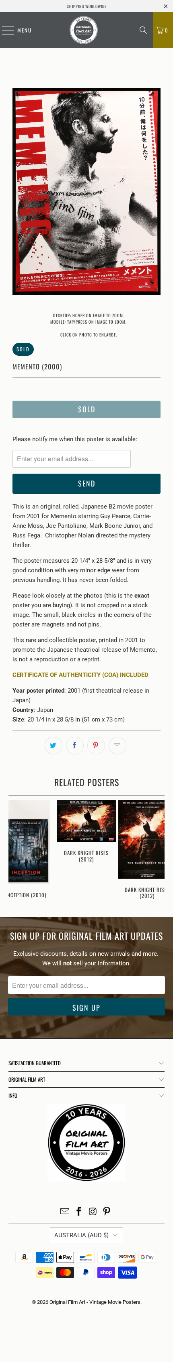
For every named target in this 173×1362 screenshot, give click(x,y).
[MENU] (4, 30)
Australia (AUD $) (81, 1235)
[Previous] (18, 193)
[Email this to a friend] (117, 745)
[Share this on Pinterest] (96, 745)
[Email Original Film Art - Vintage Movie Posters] (65, 1212)
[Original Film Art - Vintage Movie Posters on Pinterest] (107, 1212)
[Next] (154, 193)
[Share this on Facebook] (75, 745)
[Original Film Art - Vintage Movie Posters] (84, 30)
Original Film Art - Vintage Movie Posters (94, 1302)
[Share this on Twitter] (53, 745)
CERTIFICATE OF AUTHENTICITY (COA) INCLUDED (80, 675)
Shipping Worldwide (87, 6)
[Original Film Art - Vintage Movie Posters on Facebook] (79, 1212)
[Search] (143, 30)
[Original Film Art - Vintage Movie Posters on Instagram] (93, 1212)
